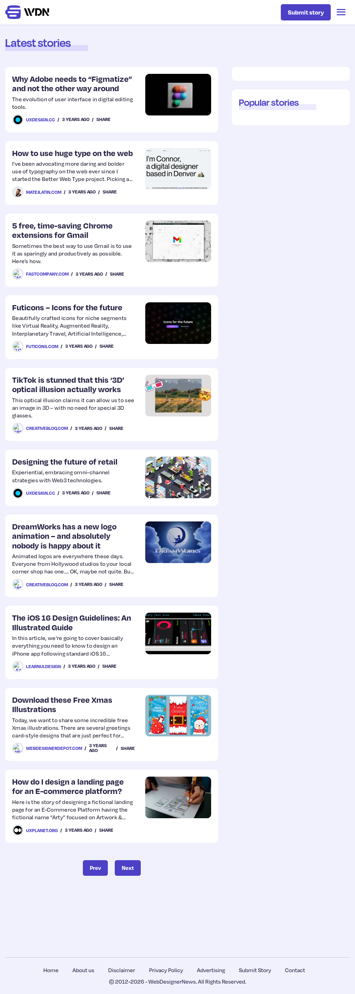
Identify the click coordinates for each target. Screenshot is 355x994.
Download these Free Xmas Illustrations (62, 704)
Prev (95, 867)
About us (83, 970)
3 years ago (75, 119)
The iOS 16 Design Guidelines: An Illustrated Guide (71, 622)
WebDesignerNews (172, 981)
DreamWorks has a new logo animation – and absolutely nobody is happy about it (64, 535)
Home (51, 970)
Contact (295, 970)
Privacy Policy (166, 970)
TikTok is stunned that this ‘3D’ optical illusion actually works (68, 384)
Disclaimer (121, 970)
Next (128, 867)
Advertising (211, 970)
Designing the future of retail (65, 461)
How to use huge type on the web (72, 153)
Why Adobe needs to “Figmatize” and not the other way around (72, 83)
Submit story (306, 12)
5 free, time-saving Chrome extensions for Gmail (62, 230)
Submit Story (255, 970)
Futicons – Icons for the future (67, 307)
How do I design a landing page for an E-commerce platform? (68, 786)
